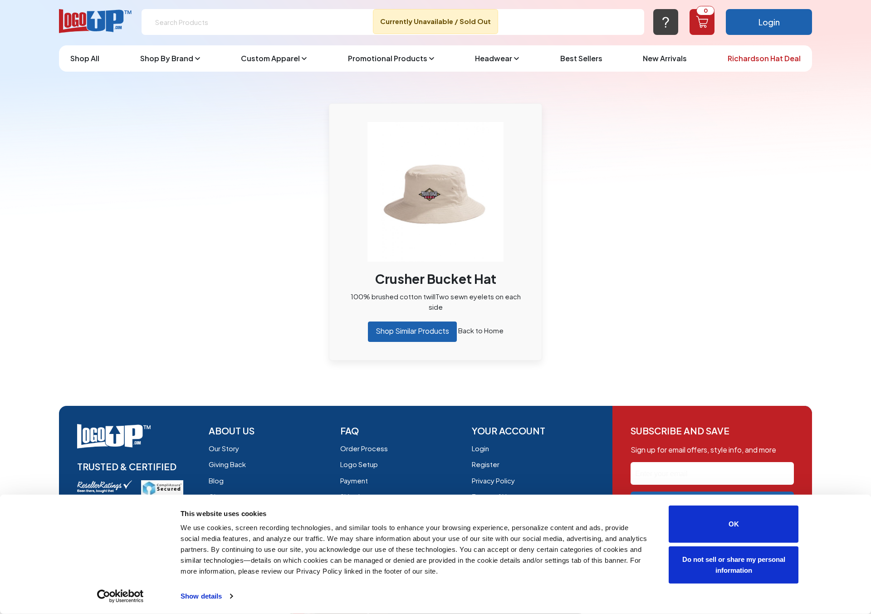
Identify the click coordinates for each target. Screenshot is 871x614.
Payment (354, 480)
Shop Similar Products (412, 331)
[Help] (665, 22)
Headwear (493, 58)
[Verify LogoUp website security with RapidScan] (162, 487)
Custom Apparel (270, 58)
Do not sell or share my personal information (733, 564)
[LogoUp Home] (95, 21)
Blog (216, 480)
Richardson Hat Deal (764, 58)
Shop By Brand (166, 58)
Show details (201, 596)
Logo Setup (359, 464)
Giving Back (227, 464)
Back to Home (481, 330)
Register (485, 464)
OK (734, 524)
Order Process (364, 448)
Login (769, 22)
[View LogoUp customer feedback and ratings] (104, 485)
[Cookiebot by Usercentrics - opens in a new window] (120, 596)
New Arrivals (665, 58)
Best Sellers (581, 58)
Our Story (224, 448)
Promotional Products (387, 58)
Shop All (84, 58)
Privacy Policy (493, 480)
